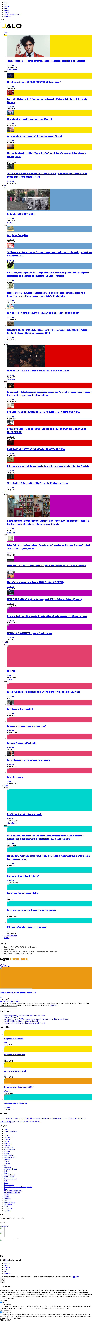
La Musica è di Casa (10, 1169)
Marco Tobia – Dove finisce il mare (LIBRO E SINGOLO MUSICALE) (35, 582)
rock (31, 1121)
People (16, 1121)
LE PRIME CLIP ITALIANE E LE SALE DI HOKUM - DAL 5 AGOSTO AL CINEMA (38, 370)
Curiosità (28, 1118)
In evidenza (7, 1159)
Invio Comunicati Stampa (12, 14)
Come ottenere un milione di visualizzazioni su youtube (31, 909)
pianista (22, 1121)
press (5, 1265)
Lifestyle (6, 10)
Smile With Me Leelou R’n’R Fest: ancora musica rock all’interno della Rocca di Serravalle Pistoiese (36, 1019)
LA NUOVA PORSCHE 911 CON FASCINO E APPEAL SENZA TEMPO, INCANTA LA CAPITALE (43, 691)
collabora (7, 1267)
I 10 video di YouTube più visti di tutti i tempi (26, 926)
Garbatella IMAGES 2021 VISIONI (21, 214)
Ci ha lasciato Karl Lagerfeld (20, 708)
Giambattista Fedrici (10, 1157)
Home (2, 964)
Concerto (21, 1118)
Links (5, 1271)
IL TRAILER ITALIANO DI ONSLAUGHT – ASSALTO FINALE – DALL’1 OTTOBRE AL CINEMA (43, 412)
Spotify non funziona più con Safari (22, 893)
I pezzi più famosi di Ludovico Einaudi (15, 1071)
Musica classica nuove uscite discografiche (18, 1187)
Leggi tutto (75, 1277)
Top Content (8, 1209)
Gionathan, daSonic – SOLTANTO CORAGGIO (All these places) (34, 82)
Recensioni (7, 1199)
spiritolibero (10, 730)
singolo (35, 1121)
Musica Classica (9, 1185)
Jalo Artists (7, 1167)
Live (51, 1118)
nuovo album (80, 1118)
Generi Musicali (9, 1155)
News (11, 223)
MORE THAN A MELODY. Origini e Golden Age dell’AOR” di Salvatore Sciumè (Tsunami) (44, 599)
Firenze (44, 1118)
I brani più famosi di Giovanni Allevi (14, 1055)
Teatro (6, 1207)
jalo (8, 897)
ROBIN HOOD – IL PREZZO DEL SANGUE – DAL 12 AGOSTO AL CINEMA (36, 449)
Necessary (5, 1302)
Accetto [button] (68, 1277)
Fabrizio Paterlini (37, 1118)
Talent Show (8, 1205)
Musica (6, 2)
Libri (5, 8)
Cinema (6, 6)
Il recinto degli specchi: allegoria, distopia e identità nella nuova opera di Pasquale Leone (47, 616)
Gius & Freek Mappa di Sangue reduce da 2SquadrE (29, 119)
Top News (7, 1211)
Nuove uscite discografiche (13, 1191)
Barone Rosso (8, 1137)
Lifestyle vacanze (15, 776)
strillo (38, 1121)
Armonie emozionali (10, 1131)
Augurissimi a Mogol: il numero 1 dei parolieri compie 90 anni (34, 136)
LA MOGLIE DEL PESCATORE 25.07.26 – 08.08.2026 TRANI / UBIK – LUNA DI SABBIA (43, 312)
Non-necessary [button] (5, 1310)
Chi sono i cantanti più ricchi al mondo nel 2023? (18, 1087)
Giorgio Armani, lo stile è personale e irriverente (28, 759)
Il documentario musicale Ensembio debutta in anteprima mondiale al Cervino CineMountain (48, 466)
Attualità (9, 69)
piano (27, 1121)
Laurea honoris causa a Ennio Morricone (18, 992)
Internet (6, 12)
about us (7, 1263)
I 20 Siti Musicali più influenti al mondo (24, 814)
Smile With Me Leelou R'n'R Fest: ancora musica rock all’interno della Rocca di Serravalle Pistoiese (31, 951)
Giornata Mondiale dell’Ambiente (21, 742)
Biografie (7, 1139)
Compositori (8, 1143)
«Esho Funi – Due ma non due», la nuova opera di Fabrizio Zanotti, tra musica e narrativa (46, 565)
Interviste (7, 1163)
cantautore (2, 1118)
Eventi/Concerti (9, 1147)
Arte (5, 4)
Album (6, 1129)
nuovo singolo (7, 1121)
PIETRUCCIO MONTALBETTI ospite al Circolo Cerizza (29, 633)
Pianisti (6, 1195)
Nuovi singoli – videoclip (12, 1193)
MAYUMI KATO (9, 1177)
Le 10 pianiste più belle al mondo (13, 1039)
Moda (5, 1181)
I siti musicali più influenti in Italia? (23, 876)
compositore (9, 1118)
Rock (5, 1201)
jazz (48, 1118)
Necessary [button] (3, 1300)
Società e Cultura (15, 1001)
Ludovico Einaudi (56, 1118)
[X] (4, 1226)
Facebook (7, 1151)
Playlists (6, 1197)
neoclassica (64, 1118)
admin (9, 675)
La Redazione (10, 65)
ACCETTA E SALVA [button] (6, 1320)
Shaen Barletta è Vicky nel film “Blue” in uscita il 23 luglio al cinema (37, 483)
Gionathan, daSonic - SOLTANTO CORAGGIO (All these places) (20, 947)
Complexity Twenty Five (17, 235)
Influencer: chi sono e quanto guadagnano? (26, 725)
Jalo (5, 1165)
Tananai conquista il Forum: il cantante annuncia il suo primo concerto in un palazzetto (46, 60)
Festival (6, 1153)
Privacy (6, 1269)
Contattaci (7, 16)
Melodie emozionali (10, 1179)
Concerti (16, 1118)
